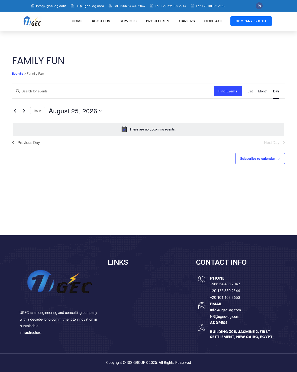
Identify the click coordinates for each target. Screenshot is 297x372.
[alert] (148, 129)
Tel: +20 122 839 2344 (170, 6)
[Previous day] (15, 111)
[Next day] (24, 111)
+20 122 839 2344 (225, 291)
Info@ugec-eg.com (225, 310)
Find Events (227, 91)
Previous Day (29, 142)
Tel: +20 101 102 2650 (210, 6)
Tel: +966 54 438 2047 (129, 6)
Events (17, 74)
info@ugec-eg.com (51, 6)
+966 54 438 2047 (225, 284)
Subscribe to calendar (257, 158)
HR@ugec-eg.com (89, 6)
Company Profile (251, 21)
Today (38, 110)
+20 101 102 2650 (225, 297)
